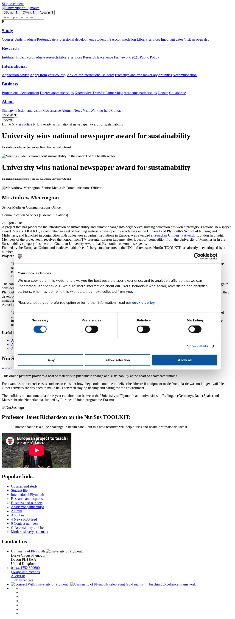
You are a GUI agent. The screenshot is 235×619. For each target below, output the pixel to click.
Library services (148, 39)
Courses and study (24, 486)
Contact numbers (24, 523)
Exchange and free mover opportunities (143, 75)
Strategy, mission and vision (22, 110)
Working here (100, 110)
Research (10, 48)
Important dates (172, 39)
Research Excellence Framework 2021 (111, 57)
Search (11, 12)
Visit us (18, 576)
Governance (52, 110)
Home (6, 124)
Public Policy (149, 57)
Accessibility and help (28, 528)
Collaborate (177, 93)
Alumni (67, 110)
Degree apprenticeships (57, 93)
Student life (103, 39)
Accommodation (124, 39)
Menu (29, 12)
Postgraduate (46, 39)
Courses (8, 39)
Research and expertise (27, 499)
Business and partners (26, 503)
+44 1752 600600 (25, 568)
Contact (116, 110)
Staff (8, 120)
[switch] (91, 329)
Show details (197, 346)
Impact (20, 57)
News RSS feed (24, 519)
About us (17, 515)
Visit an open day (196, 39)
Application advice (15, 75)
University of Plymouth (28, 551)
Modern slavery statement (29, 532)
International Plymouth (27, 494)
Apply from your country (48, 75)
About (8, 101)
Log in (46, 12)
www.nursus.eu (13, 368)
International (14, 66)
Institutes (8, 57)
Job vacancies (22, 580)
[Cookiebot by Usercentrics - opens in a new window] (197, 256)
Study (7, 30)
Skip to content (13, 4)
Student (10, 115)
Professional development (75, 39)
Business (10, 83)
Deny (50, 360)
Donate (163, 93)
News (77, 110)
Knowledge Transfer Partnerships (99, 93)
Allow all (185, 360)
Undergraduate (25, 39)
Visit (86, 110)
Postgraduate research (42, 57)
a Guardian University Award (172, 235)
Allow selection (117, 360)
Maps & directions (25, 572)
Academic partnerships (140, 93)
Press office (23, 124)
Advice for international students (90, 75)
